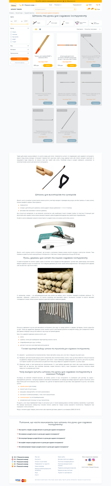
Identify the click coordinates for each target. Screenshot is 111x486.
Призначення (14, 53)
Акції (50, 5)
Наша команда (39, 466)
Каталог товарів (16, 9)
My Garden (15, 37)
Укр (97, 5)
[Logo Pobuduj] (14, 5)
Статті (37, 475)
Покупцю (57, 5)
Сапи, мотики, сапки (83, 23)
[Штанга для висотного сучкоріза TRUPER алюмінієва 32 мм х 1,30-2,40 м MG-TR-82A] (67, 44)
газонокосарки (24, 397)
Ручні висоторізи (96, 23)
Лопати (67, 23)
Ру (99, 5)
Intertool (14, 34)
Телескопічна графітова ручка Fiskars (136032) (91, 94)
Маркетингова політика (65, 470)
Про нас (37, 457)
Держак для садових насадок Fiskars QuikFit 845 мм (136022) (67, 94)
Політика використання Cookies (65, 464)
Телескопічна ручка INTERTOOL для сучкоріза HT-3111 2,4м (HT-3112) (91, 57)
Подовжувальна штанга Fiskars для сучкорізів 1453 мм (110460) (43, 132)
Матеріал (13, 49)
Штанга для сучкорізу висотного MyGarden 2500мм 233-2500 (67, 132)
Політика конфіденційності (66, 461)
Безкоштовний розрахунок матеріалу (43, 469)
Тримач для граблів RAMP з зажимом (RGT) (43, 56)
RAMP (14, 39)
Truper (14, 41)
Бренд (12, 28)
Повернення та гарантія (42, 464)
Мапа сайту (61, 457)
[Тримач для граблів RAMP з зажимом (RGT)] (43, 44)
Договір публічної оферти (65, 459)
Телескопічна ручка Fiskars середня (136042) (43, 94)
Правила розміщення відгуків (67, 468)
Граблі (38, 23)
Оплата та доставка (41, 461)
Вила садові (54, 23)
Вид (11, 46)
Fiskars (14, 32)
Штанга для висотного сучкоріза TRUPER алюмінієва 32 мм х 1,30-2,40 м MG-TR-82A (67, 57)
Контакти (38, 459)
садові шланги (24, 386)
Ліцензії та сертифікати (65, 472)
